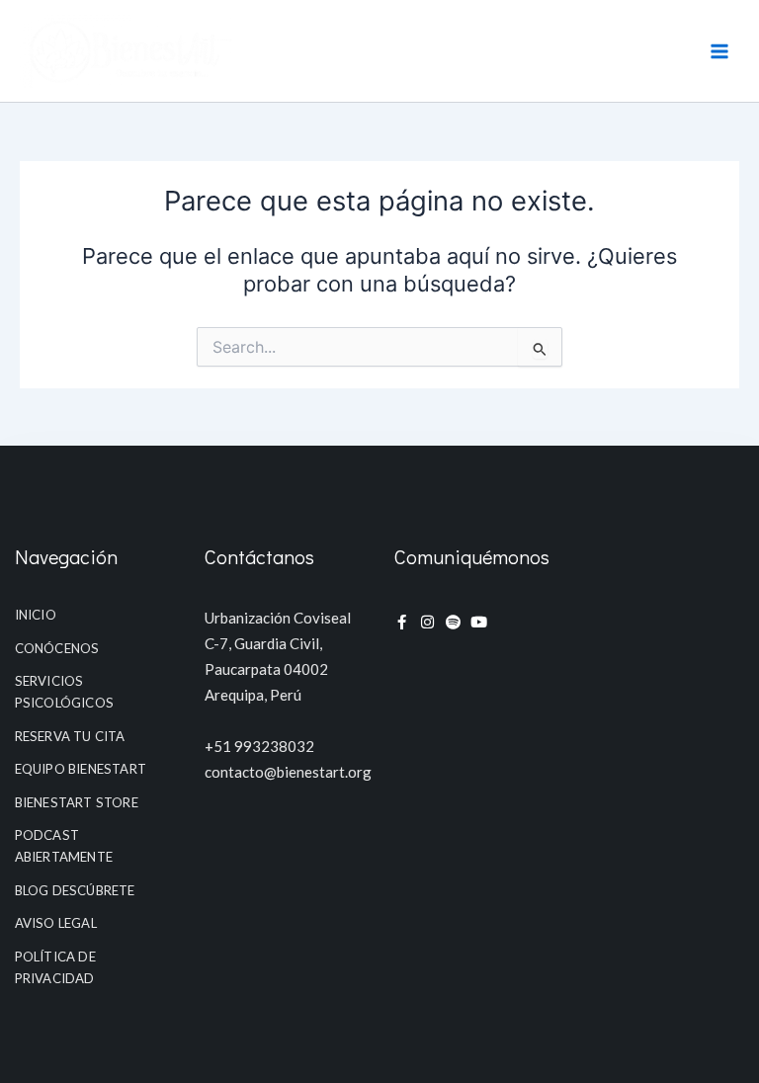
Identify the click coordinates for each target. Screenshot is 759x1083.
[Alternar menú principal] (719, 50)
